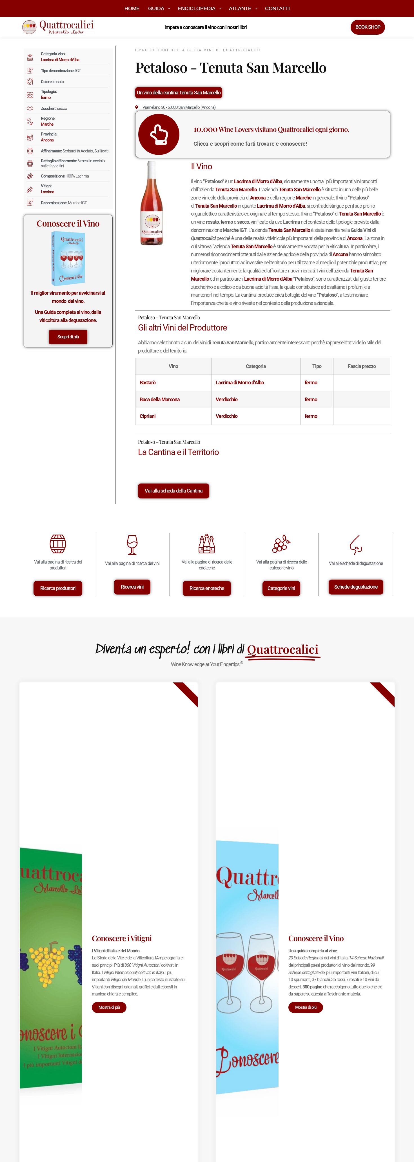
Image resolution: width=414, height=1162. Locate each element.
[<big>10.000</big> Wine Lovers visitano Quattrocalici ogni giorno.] (158, 134)
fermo (46, 97)
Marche (47, 124)
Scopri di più (68, 337)
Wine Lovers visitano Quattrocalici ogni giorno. (271, 129)
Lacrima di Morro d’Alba (60, 59)
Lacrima (47, 191)
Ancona (47, 140)
